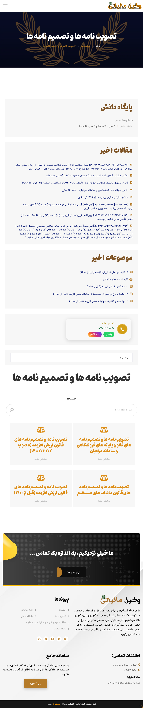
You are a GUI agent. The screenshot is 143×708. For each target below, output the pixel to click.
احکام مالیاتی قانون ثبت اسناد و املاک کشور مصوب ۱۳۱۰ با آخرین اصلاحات (87, 176)
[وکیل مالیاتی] (125, 6)
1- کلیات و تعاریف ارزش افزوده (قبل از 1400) (104, 272)
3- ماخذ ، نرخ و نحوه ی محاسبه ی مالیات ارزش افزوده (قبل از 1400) (91, 294)
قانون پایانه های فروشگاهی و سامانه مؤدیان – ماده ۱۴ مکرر (95, 190)
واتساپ (109, 334)
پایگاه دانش (126, 126)
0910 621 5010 (106, 329)
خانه (98, 46)
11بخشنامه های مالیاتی (116, 280)
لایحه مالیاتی (59, 629)
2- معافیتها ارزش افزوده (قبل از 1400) (108, 287)
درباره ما (29, 622)
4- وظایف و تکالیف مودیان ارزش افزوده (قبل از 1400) (99, 301)
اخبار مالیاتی (27, 610)
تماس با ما (60, 616)
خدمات (62, 610)
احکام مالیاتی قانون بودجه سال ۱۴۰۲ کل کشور (103, 197)
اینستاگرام (95, 334)
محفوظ (56, 704)
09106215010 (130, 670)
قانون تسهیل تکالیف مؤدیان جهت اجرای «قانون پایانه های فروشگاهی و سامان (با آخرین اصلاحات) (75, 183)
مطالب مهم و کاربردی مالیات (51, 622)
